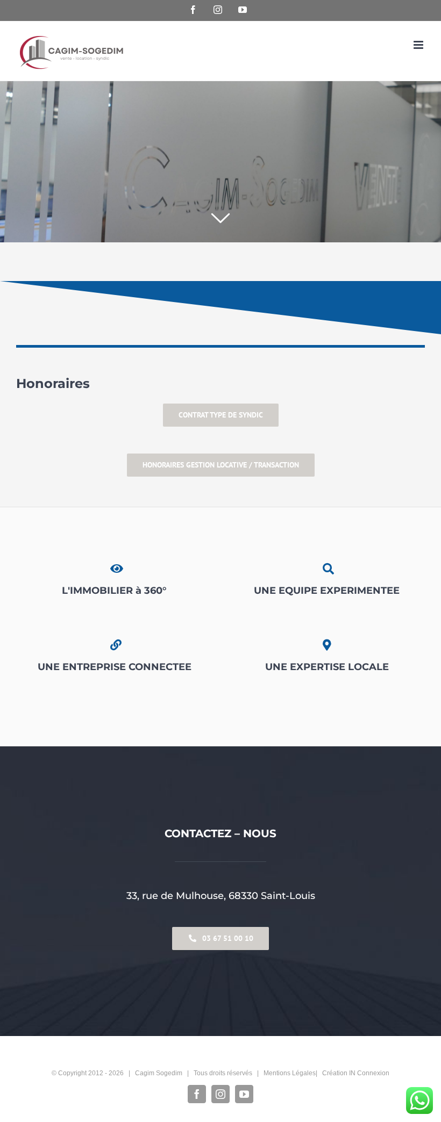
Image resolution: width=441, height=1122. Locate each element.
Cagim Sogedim (158, 1073)
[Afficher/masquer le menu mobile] (419, 45)
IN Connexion (369, 1073)
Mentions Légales (290, 1073)
